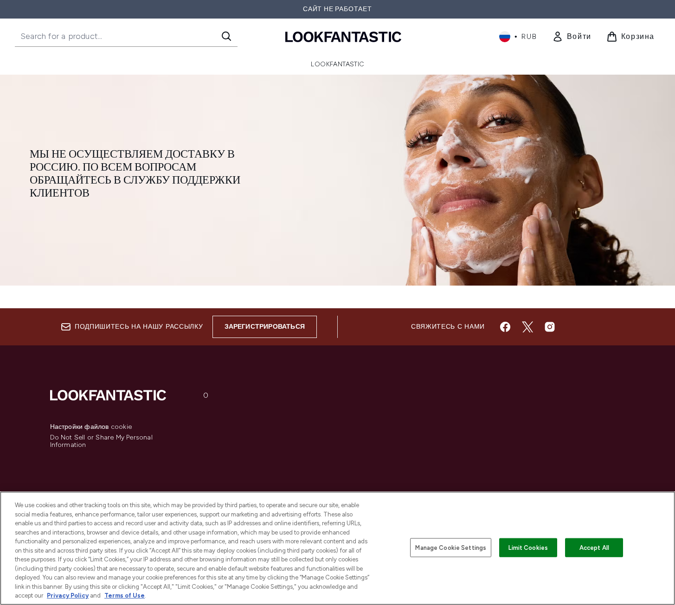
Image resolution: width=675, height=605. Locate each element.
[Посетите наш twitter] (527, 327)
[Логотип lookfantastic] (343, 36)
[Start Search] (226, 36)
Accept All (594, 547)
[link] (571, 36)
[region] (337, 548)
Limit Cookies (528, 547)
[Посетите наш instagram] (550, 327)
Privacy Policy (68, 595)
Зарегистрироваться (265, 327)
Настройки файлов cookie (91, 427)
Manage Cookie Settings (450, 547)
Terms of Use (124, 595)
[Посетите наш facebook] (505, 327)
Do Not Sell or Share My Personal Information (101, 441)
